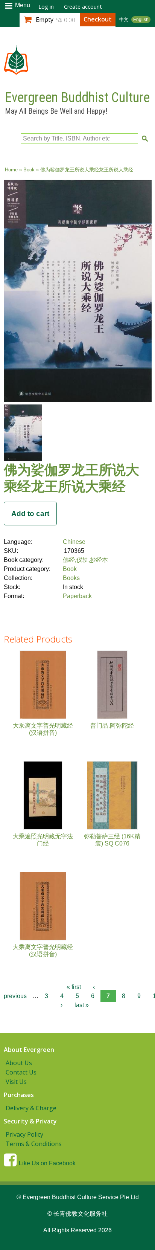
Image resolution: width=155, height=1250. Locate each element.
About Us (19, 1063)
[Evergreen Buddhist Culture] (16, 71)
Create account (83, 6)
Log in (46, 6)
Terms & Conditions (34, 1144)
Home (11, 169)
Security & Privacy (30, 1121)
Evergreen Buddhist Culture (77, 97)
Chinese (74, 542)
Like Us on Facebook (47, 1163)
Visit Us (16, 1082)
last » (81, 1005)
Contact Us (21, 1072)
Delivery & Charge (31, 1108)
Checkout (98, 19)
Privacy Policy (24, 1134)
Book (29, 169)
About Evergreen (29, 1049)
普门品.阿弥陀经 (112, 725)
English (141, 19)
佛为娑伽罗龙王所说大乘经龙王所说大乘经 (71, 477)
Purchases (19, 1095)
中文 (123, 19)
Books (71, 578)
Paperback (77, 596)
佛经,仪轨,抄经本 (85, 560)
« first (74, 987)
